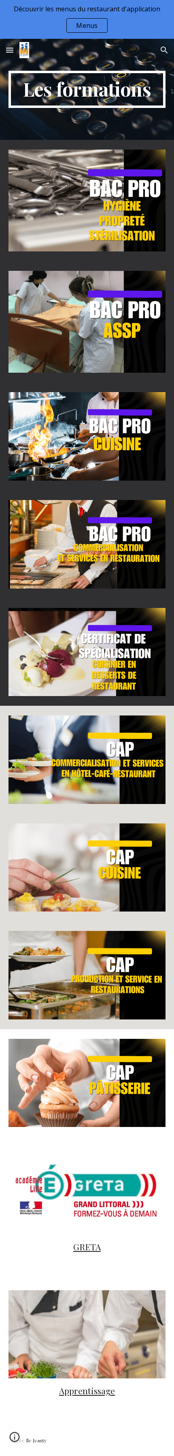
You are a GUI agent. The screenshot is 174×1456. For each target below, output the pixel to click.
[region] (87, 19)
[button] (9, 50)
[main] (87, 89)
